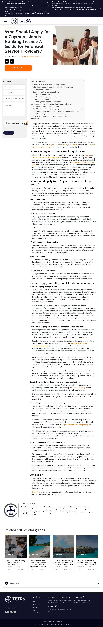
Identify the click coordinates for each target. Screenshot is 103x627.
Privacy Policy (57, 621)
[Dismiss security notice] (101, 8)
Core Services (36, 601)
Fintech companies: (43, 99)
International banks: (44, 90)
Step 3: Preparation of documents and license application (57, 111)
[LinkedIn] (15, 612)
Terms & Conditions (47, 621)
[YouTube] (12, 612)
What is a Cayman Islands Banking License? (49, 85)
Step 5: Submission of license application (51, 116)
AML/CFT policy (79, 388)
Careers (35, 607)
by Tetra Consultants (30, 56)
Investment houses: (44, 94)
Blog (34, 610)
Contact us (36, 492)
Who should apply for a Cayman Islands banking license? (54, 87)
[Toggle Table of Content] (81, 81)
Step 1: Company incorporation (48, 106)
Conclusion (36, 119)
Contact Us (18, 68)
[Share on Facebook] (7, 61)
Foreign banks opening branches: (48, 102)
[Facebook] (6, 612)
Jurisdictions (36, 604)
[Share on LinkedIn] (12, 61)
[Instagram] (9, 612)
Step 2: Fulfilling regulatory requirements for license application (59, 109)
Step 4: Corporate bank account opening (51, 114)
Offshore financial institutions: (47, 92)
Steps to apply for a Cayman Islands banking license (52, 104)
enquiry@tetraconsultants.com (86, 9)
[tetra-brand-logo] (17, 20)
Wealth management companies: (48, 97)
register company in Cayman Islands (63, 145)
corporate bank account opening (75, 424)
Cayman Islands (11, 28)
